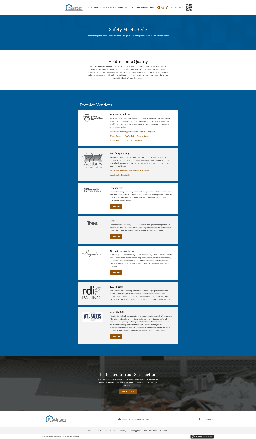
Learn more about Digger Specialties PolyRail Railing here (132, 131)
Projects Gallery (150, 431)
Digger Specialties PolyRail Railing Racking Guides (129, 136)
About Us (98, 431)
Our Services (110, 431)
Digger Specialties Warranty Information (126, 140)
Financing (122, 431)
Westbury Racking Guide (120, 175)
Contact (163, 431)
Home (88, 431)
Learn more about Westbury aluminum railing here (129, 170)
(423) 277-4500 (178, 7)
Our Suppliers (135, 431)
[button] (159, 7)
